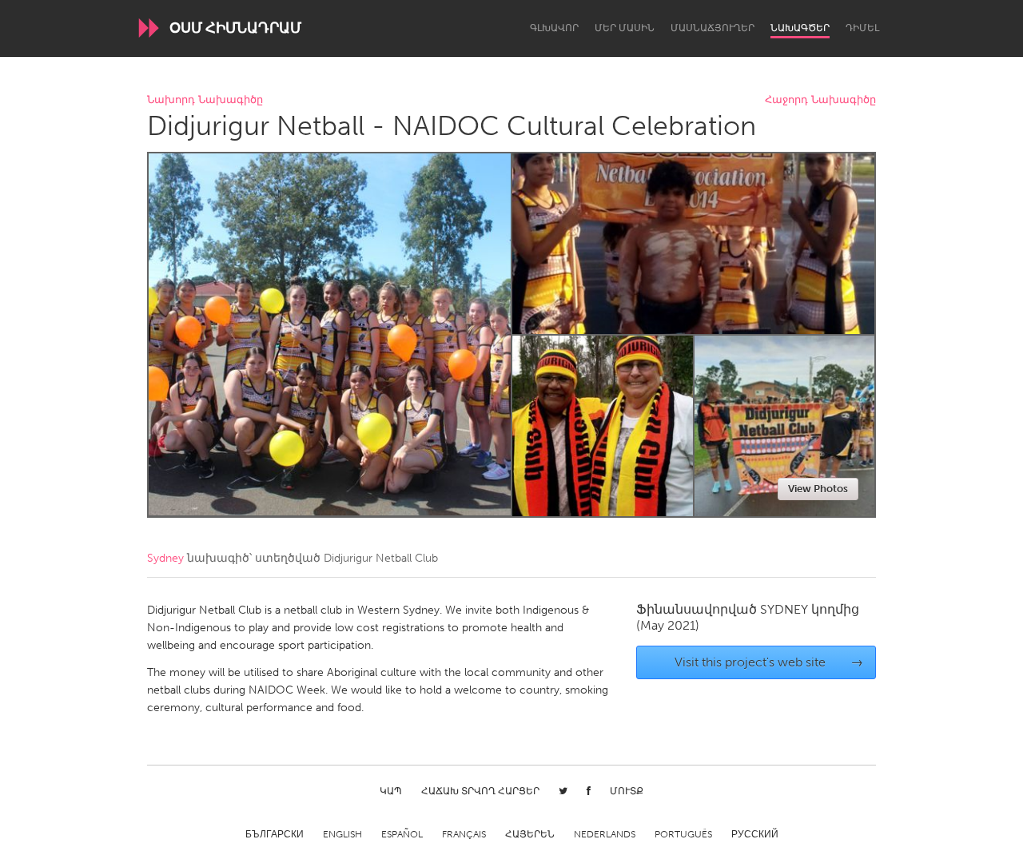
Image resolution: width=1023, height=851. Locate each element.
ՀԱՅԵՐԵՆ (530, 834)
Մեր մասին (625, 28)
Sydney (165, 558)
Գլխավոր (554, 28)
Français (464, 834)
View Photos (818, 489)
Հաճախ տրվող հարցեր (480, 791)
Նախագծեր (800, 28)
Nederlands (604, 834)
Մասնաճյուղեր (712, 28)
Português (683, 834)
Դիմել (862, 28)
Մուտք (626, 791)
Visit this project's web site (769, 662)
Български (274, 834)
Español (402, 834)
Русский (754, 834)
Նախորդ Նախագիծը (205, 100)
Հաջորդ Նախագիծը (820, 100)
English (342, 834)
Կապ (391, 791)
